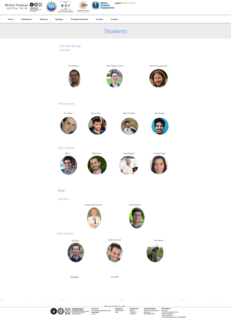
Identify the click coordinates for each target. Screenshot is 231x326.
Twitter (93, 314)
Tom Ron (74, 277)
